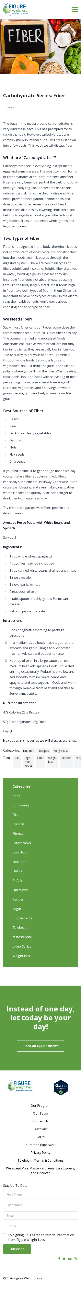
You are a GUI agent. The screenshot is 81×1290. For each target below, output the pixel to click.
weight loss (52, 759)
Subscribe (17, 1249)
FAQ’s (41, 1137)
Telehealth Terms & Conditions (40, 1160)
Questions (20, 890)
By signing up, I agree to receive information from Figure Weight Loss (41, 1237)
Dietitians (40, 1129)
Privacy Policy (40, 1152)
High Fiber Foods (28, 761)
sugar (17, 909)
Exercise (19, 824)
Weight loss (60, 751)
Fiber (40, 758)
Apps (16, 796)
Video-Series (22, 946)
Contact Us (40, 1121)
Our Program (40, 1105)
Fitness (18, 833)
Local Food (20, 852)
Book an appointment (40, 1046)
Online (17, 871)
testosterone (22, 937)
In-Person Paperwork (40, 1145)
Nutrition (28, 751)
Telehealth (21, 927)
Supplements (22, 918)
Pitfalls (18, 880)
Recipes (44, 751)
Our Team (40, 1113)
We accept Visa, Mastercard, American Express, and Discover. (40, 1170)
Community (21, 805)
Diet (17, 758)
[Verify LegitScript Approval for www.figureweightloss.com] (61, 1087)
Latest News (22, 843)
